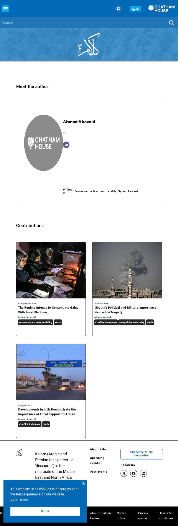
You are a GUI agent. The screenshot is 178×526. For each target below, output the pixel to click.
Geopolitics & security (131, 322)
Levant (133, 192)
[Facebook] (133, 473)
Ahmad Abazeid (79, 122)
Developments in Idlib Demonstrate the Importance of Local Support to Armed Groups (47, 414)
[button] (5, 8)
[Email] (66, 145)
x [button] (83, 483)
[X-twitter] (123, 473)
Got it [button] (45, 511)
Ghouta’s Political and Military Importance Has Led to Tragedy (125, 309)
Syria (122, 192)
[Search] (171, 23)
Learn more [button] (19, 499)
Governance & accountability (95, 192)
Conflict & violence (106, 322)
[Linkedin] (143, 473)
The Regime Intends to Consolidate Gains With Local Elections (48, 309)
